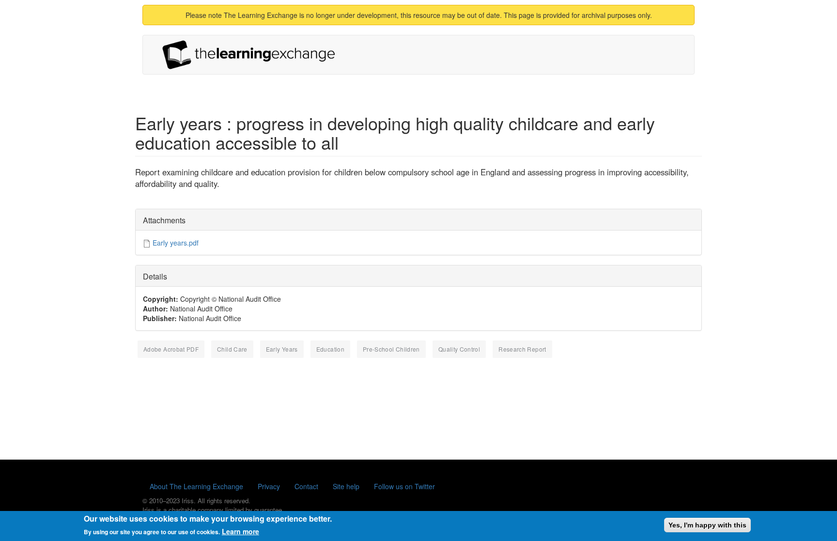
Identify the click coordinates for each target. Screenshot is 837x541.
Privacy (269, 486)
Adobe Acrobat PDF (171, 349)
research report (522, 349)
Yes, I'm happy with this (707, 525)
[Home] (252, 54)
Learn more (240, 531)
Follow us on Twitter (404, 486)
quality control (459, 349)
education (330, 349)
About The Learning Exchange (196, 486)
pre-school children (391, 349)
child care (232, 349)
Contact (306, 486)
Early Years (282, 349)
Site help (346, 486)
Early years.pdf (176, 242)
